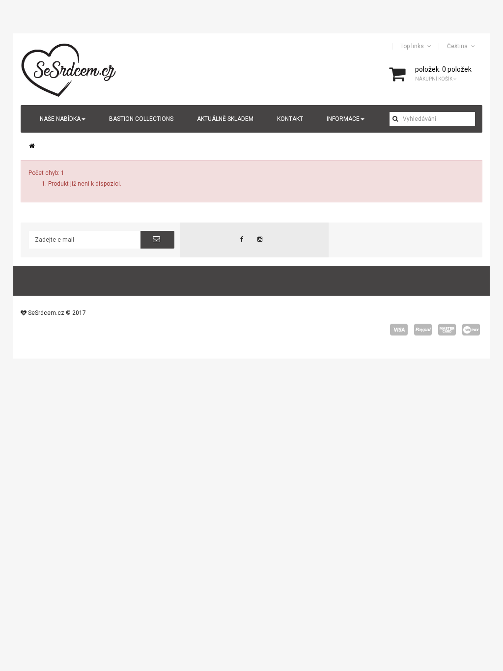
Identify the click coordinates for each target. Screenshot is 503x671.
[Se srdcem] (69, 68)
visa (399, 330)
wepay (471, 330)
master (447, 330)
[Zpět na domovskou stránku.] (31, 145)
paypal (423, 330)
